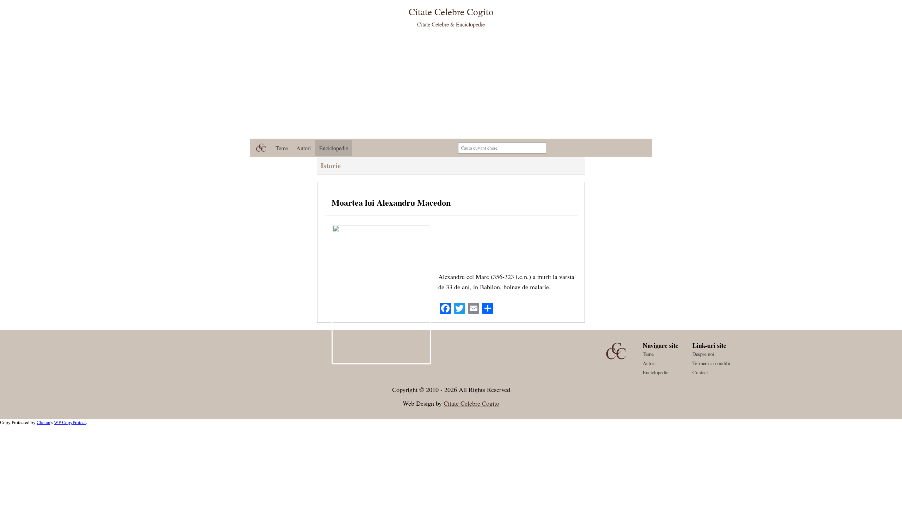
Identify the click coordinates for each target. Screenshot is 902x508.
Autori (303, 148)
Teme (282, 148)
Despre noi (703, 354)
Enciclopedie (333, 148)
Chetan (43, 422)
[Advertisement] (451, 85)
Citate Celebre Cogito (471, 403)
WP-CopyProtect (70, 422)
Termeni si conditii (711, 363)
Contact (700, 372)
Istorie (331, 166)
